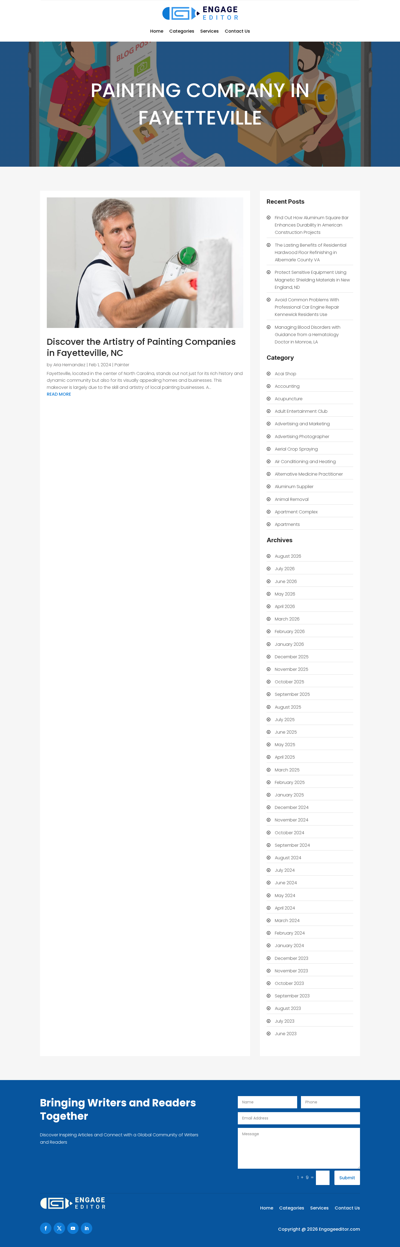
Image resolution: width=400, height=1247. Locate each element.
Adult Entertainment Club (301, 411)
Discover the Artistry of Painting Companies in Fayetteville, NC (141, 347)
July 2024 (285, 870)
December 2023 (291, 958)
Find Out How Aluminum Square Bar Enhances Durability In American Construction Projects (312, 225)
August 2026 (288, 556)
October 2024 (289, 833)
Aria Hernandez (69, 365)
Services (209, 31)
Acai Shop (285, 374)
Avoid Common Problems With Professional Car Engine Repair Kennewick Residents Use (307, 307)
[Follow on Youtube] (73, 1228)
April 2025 (285, 757)
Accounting (287, 386)
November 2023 (291, 971)
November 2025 (291, 669)
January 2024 (289, 945)
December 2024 (292, 807)
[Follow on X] (59, 1228)
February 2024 (290, 933)
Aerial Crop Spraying (296, 449)
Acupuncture (289, 399)
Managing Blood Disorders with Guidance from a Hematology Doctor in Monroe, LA (307, 334)
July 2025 (285, 719)
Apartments (287, 524)
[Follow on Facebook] (45, 1228)
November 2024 (291, 820)
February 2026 (290, 631)
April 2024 (285, 908)
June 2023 (286, 1034)
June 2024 (286, 883)
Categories (181, 31)
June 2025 (286, 732)
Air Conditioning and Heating (305, 461)
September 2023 (292, 996)
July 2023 (284, 1021)
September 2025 (292, 694)
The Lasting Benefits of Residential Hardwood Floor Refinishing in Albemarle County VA (310, 252)
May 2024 (285, 895)
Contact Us (237, 31)
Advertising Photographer (302, 436)
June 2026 (286, 581)
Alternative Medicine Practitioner (309, 474)
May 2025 (285, 745)
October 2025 (289, 682)
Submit (347, 1178)
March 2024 (287, 920)
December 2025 (292, 657)
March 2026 (287, 619)
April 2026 (285, 606)
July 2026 (285, 569)
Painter (122, 365)
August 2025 (288, 707)
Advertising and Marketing (302, 424)
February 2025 (290, 782)
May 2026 (285, 594)
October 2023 (289, 983)
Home (156, 31)
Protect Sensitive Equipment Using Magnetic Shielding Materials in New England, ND (312, 279)
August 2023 (288, 1008)
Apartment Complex (296, 512)
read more (59, 394)
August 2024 (288, 858)
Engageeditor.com (339, 1229)
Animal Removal (292, 499)
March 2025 (287, 770)
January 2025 (289, 795)
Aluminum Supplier (294, 486)
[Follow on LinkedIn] (86, 1228)
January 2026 (289, 644)
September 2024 (292, 845)
